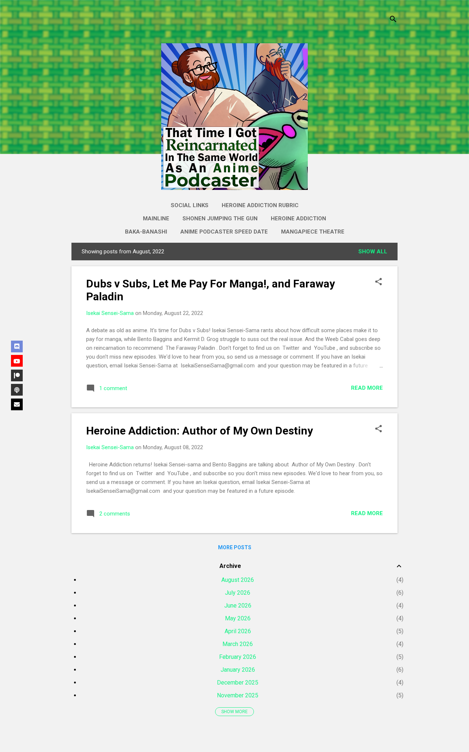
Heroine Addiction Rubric (260, 205)
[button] (378, 282)
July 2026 (237, 592)
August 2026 (237, 579)
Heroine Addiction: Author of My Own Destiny (199, 430)
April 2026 (238, 631)
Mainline (156, 218)
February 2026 (237, 656)
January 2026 (238, 669)
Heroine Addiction (298, 218)
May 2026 (238, 618)
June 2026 (237, 605)
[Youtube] (17, 361)
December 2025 (237, 682)
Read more (367, 388)
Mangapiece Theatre (312, 231)
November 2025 (237, 695)
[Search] (393, 20)
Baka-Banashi (146, 231)
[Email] (17, 404)
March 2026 (237, 644)
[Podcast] (17, 390)
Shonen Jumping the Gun (220, 218)
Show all (372, 251)
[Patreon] (17, 375)
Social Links (189, 205)
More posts (234, 547)
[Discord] (17, 346)
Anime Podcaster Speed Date (224, 231)
